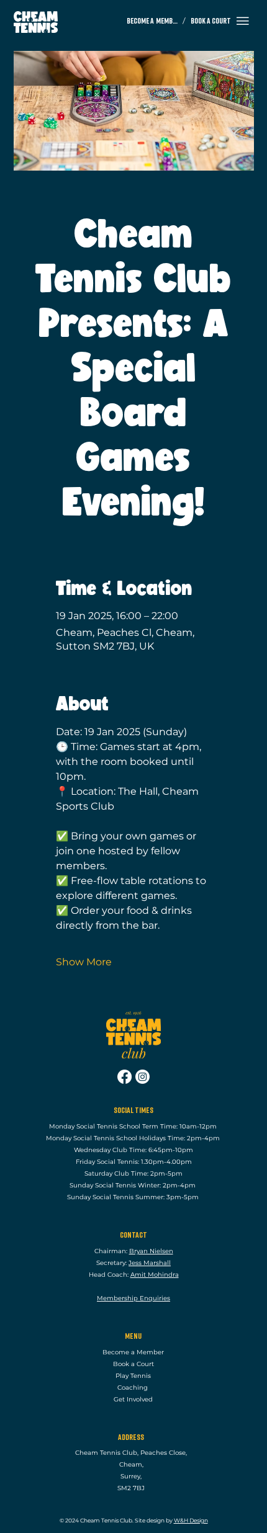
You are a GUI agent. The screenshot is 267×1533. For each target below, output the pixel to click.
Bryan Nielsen (151, 1251)
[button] (243, 21)
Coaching (133, 1387)
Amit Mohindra (154, 1275)
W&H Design (191, 1520)
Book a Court (133, 1364)
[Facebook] (124, 1077)
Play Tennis (133, 1376)
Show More (84, 962)
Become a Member (133, 1352)
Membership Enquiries (133, 1298)
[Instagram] (142, 1077)
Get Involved (133, 1399)
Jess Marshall (150, 1263)
